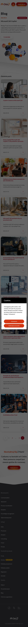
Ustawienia (14, 321)
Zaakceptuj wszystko (14, 325)
